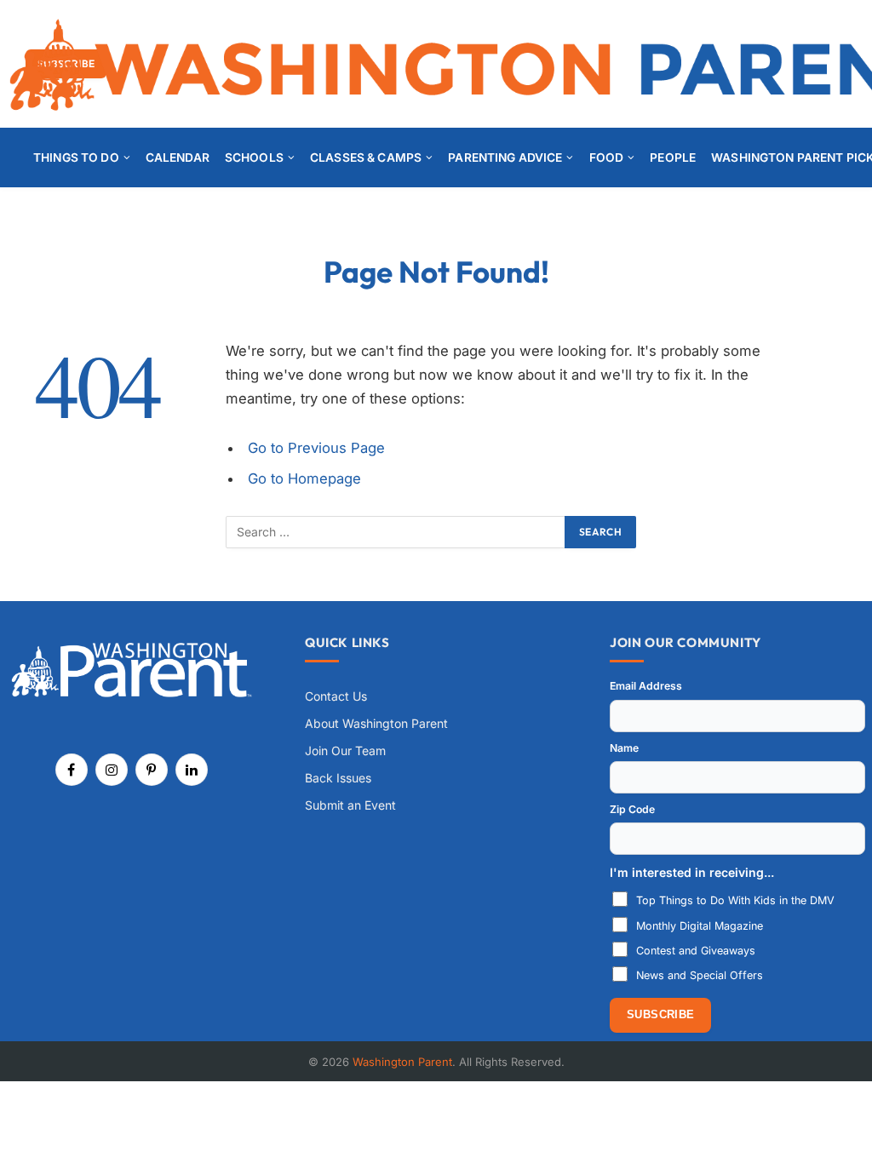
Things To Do (76, 157)
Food (606, 157)
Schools (254, 157)
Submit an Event (350, 805)
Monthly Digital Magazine (699, 926)
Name (624, 748)
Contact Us (336, 696)
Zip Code (632, 809)
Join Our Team (345, 750)
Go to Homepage (304, 478)
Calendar (177, 157)
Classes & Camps (366, 157)
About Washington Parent (376, 723)
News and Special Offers (699, 975)
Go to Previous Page (316, 447)
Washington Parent (402, 1061)
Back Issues (338, 778)
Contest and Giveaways (695, 950)
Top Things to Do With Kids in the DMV (735, 900)
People (673, 157)
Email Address (646, 685)
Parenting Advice (505, 157)
